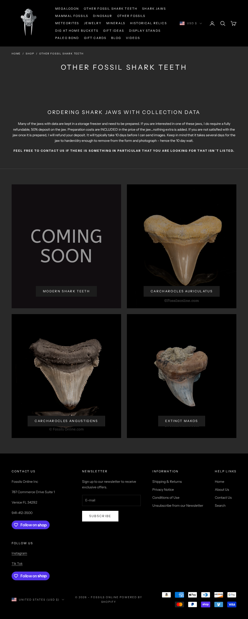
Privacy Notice (163, 489)
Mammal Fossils (71, 16)
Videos (133, 38)
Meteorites (67, 23)
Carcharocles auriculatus (182, 291)
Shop (30, 53)
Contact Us (223, 497)
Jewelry (92, 23)
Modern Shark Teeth (66, 291)
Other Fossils (131, 16)
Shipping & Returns (167, 481)
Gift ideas (113, 30)
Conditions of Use (165, 497)
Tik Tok (17, 563)
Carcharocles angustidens (66, 421)
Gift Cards (95, 38)
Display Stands (145, 30)
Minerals (115, 23)
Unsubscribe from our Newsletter (177, 505)
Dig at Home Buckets (76, 30)
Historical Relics (148, 23)
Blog (116, 38)
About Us (222, 489)
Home (16, 53)
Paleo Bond (67, 38)
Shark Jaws (154, 8)
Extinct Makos (181, 421)
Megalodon (67, 8)
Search (220, 505)
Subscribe (100, 516)
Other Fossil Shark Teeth (110, 8)
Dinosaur (102, 16)
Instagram (19, 553)
